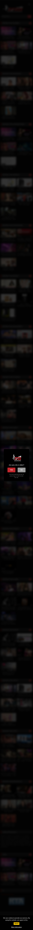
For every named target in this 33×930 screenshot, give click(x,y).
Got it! (16, 923)
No (22, 470)
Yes (11, 470)
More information (16, 927)
